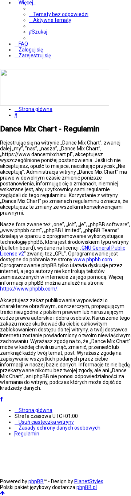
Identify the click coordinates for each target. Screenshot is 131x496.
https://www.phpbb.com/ (28, 289)
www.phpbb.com (93, 259)
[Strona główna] (54, 104)
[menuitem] (58, 14)
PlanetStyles (88, 481)
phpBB (36, 481)
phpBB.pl (86, 487)
